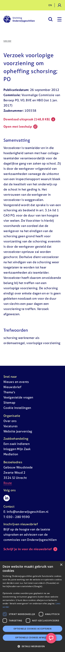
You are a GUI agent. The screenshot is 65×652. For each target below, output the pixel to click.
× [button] (61, 565)
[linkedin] (6, 498)
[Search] (50, 19)
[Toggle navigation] (59, 19)
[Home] (19, 19)
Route (7, 483)
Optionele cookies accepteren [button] (32, 628)
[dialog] (32, 606)
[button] (32, 646)
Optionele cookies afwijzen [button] (32, 637)
